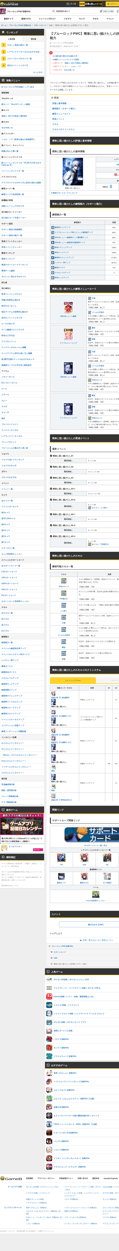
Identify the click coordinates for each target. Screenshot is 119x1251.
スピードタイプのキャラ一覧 (19, 58)
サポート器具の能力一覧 (17, 45)
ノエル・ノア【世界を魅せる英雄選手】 (18, 139)
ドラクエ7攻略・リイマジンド (38, 1193)
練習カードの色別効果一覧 (12, 194)
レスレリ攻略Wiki (33, 1223)
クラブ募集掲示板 (9, 802)
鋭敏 (93, 339)
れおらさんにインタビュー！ (13, 760)
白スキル (5, 630)
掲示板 (33, 39)
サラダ (4, 406)
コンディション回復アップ (12, 725)
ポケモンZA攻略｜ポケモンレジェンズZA (42, 1187)
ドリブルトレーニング (68, 343)
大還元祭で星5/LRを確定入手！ (66, 56)
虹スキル (5, 618)
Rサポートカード (8, 595)
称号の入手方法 (8, 335)
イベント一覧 (7, 488)
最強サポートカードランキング (14, 264)
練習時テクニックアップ (64, 257)
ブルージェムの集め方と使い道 (14, 447)
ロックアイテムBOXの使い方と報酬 (16, 353)
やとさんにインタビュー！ (12, 748)
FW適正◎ (104, 544)
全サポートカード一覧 (10, 565)
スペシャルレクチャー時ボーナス (15, 654)
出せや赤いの (69, 70)
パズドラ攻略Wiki (71, 1199)
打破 (93, 298)
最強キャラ (8, 18)
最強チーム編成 (8, 270)
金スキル (5, 624)
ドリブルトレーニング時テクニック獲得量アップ (74, 232)
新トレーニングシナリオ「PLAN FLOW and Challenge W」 (21, 163)
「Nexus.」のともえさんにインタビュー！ (19, 754)
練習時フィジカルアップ (11, 701)
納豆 (3, 418)
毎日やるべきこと (9, 305)
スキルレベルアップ (62, 272)
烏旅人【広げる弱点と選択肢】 (77, 63)
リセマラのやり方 (9, 465)
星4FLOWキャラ (8, 518)
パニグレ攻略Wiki (109, 1217)
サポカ (95, 18)
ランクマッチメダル (9, 430)
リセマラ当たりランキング (12, 459)
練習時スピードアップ (10, 707)
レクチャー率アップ (62, 262)
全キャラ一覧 (7, 500)
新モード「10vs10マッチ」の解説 (15, 104)
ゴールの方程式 (98, 312)
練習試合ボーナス (9, 672)
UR (61, 864)
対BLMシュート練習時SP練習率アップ (70, 242)
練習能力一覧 (7, 642)
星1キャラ (5, 542)
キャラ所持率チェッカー (11, 554)
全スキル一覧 (7, 612)
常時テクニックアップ (63, 247)
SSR (84, 864)
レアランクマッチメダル (11, 436)
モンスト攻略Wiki (109, 1199)
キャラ (82, 18)
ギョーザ (5, 412)
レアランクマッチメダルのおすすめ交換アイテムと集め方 (25, 51)
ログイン (114, 3)
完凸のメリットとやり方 (17, 65)
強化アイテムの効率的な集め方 (14, 311)
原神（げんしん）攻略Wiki (36, 1207)
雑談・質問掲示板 (9, 790)
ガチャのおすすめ (9, 477)
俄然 (53, 770)
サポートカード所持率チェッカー (15, 601)
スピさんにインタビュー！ (12, 772)
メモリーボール (8, 376)
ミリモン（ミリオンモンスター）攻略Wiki (80, 1223)
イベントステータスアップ (12, 719)
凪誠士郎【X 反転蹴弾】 (60, 697)
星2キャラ (5, 536)
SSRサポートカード (10, 583)
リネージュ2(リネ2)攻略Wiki (75, 1217)
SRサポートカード (9, 589)
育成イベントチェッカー (11, 247)
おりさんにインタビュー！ (12, 743)
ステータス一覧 (8, 548)
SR (107, 864)
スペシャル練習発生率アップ (13, 648)
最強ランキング (8, 258)
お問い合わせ (82, 1178)
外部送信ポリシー (66, 1178)
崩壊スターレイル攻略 (35, 1199)
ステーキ (5, 394)
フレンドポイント (9, 442)
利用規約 (29, 1178)
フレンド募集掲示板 (9, 796)
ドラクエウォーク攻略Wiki (36, 1203)
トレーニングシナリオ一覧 (12, 170)
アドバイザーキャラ (9, 506)
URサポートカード (9, 577)
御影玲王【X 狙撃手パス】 (61, 716)
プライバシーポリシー (46, 1178)
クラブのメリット (9, 341)
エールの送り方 (8, 323)
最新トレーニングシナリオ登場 (66, 59)
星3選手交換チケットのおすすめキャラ (18, 359)
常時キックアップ (61, 252)
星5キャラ (5, 512)
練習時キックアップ (62, 227)
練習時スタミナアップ (10, 713)
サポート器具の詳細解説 (11, 229)
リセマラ (67, 18)
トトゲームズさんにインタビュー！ (16, 766)
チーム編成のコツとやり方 (12, 329)
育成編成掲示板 (8, 784)
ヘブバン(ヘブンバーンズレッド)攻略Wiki (80, 1207)
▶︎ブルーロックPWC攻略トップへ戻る (17, 86)
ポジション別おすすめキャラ (13, 276)
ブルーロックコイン (9, 424)
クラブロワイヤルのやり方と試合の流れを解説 (21, 182)
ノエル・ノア (75, 66)
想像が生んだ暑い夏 (9, 151)
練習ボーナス (60, 267)
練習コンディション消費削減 (13, 731)
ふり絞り (104, 507)
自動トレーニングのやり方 (12, 206)
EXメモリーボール (9, 382)
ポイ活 (73, 3)
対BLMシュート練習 (68, 316)
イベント (110, 18)
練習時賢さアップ (9, 689)
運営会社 (95, 1178)
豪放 (93, 327)
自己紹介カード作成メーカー (13, 217)
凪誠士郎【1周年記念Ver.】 (62, 799)
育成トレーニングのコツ (11, 294)
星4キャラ (5, 524)
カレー (4, 400)
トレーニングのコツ (47, 18)
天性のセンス (97, 380)
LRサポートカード (9, 571)
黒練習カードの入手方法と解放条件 (16, 365)
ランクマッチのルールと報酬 (13, 347)
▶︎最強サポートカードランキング (64, 192)
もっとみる (38, 72)
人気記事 (11, 39)
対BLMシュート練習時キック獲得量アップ (71, 237)
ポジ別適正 (107, 882)
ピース (4, 388)
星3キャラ (5, 530)
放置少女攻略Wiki (71, 1211)
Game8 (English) (111, 1178)
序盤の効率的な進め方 (10, 299)
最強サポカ (26, 18)
